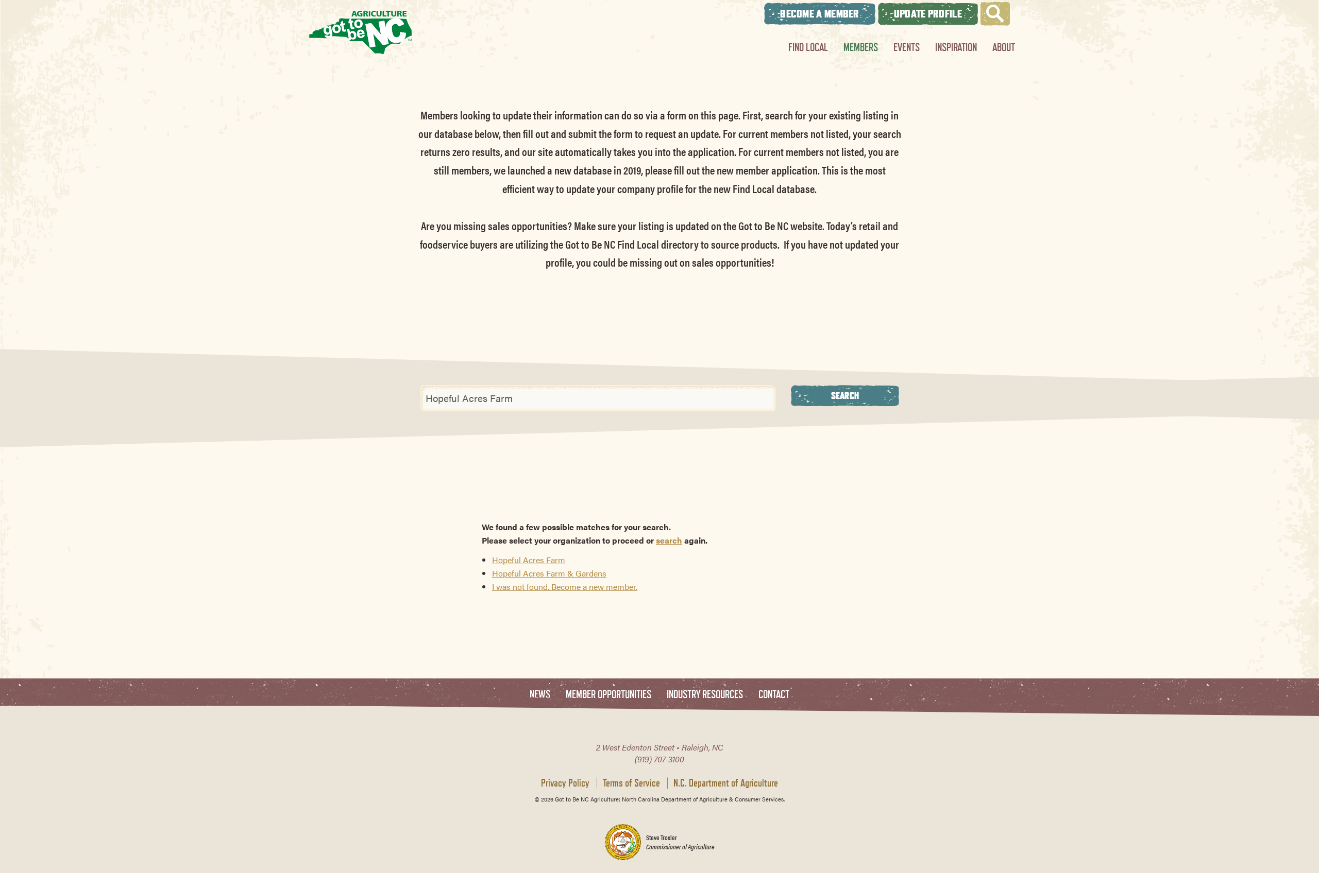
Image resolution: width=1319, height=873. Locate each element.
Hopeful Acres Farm (528, 560)
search (669, 540)
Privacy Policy (565, 783)
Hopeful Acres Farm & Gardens (549, 573)
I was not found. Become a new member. (564, 586)
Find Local (808, 47)
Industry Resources (705, 694)
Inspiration (956, 47)
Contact (773, 694)
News (540, 694)
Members (860, 47)
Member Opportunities (608, 694)
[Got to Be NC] (361, 32)
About (1003, 47)
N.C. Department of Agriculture (725, 783)
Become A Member (819, 13)
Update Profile (928, 13)
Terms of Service (631, 783)
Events (906, 47)
